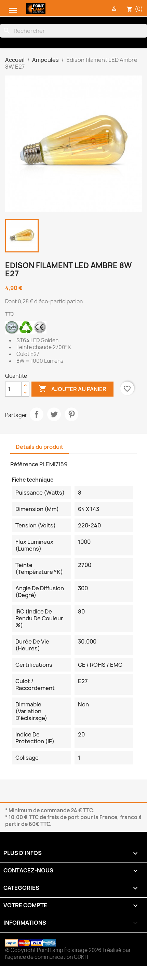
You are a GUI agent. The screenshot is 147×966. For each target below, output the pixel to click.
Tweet (54, 414)
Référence (24, 464)
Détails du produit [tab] (39, 447)
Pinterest (71, 414)
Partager (36, 414)
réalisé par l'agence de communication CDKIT (68, 954)
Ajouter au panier (72, 389)
